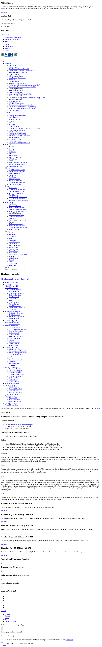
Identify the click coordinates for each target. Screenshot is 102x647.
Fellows (11, 123)
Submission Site (14, 335)
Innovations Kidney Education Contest (22, 108)
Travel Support (13, 195)
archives (97, 408)
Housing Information (11, 320)
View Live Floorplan (15, 371)
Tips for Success (14, 304)
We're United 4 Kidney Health (18, 254)
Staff (10, 238)
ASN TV (12, 300)
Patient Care (12, 175)
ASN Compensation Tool (17, 225)
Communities (9, 46)
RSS (6, 619)
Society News (13, 247)
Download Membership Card (18, 227)
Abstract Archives (14, 342)
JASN (11, 148)
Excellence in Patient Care (13, 38)
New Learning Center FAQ (17, 78)
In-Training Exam (14, 137)
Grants (7, 186)
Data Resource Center (16, 166)
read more (4, 510)
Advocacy (8, 168)
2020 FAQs (8, 284)
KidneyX (8, 41)
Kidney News (13, 155)
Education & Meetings (12, 279)
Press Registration (14, 399)
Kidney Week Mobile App (17, 307)
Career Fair (12, 298)
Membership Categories (16, 215)
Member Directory (14, 229)
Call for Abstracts (14, 327)
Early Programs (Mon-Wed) (17, 351)
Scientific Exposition (11, 367)
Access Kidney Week (11, 282)
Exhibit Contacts (14, 381)
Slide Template (13, 390)
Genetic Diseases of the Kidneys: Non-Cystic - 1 (20, 425)
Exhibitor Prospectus (15, 372)
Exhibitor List (13, 380)
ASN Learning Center (16, 76)
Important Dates (14, 291)
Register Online (14, 318)
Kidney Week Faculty (16, 360)
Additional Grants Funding (18, 200)
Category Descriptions (16, 331)
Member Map (13, 218)
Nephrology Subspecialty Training (19, 135)
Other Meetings (14, 110)
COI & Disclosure (14, 387)
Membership (9, 202)
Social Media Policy (15, 306)
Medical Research (14, 173)
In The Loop (13, 159)
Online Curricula (14, 81)
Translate (7, 614)
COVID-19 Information (16, 103)
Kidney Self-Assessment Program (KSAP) (22, 87)
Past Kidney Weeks (11, 403)
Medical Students (14, 126)
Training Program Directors (17, 116)
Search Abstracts (14, 344)
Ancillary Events (14, 297)
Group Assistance (14, 324)
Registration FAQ (14, 315)
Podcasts (11, 260)
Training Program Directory (17, 134)
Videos (11, 262)
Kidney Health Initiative (12, 39)
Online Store (13, 244)
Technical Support (10, 621)
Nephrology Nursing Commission (19, 143)
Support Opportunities (12, 383)
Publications (8, 144)
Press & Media (13, 249)
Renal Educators (14, 117)
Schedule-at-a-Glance (15, 349)
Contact (3, 611)
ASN (2, 279)
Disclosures (12, 362)
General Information (11, 288)
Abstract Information (11, 326)
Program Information (11, 347)
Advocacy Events (14, 179)
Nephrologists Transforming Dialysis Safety (22, 107)
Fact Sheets (12, 177)
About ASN (12, 234)
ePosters (11, 340)
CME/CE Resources (15, 92)
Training (7, 112)
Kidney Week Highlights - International (21, 70)
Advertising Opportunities (17, 164)
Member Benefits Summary (17, 209)
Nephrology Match (15, 141)
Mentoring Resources (15, 119)
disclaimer (69, 640)
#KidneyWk (13, 309)
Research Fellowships (16, 193)
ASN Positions (13, 253)
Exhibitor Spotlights (15, 295)
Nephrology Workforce (16, 139)
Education (8, 63)
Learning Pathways (15, 354)
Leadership (12, 236)
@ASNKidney (5, 34)
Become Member (15, 206)
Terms (7, 618)
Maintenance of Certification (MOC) (20, 94)
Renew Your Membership (17, 207)
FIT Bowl (12, 358)
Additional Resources (15, 180)
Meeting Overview (15, 289)
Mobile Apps (13, 263)
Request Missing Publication (18, 162)
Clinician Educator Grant (17, 191)
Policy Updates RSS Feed (17, 182)
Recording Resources (15, 392)
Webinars (12, 79)
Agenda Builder (14, 363)
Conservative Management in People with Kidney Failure (27, 98)
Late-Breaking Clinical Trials (18, 329)
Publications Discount (16, 224)
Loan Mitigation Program (17, 130)
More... (7, 231)
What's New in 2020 (11, 286)
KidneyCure (13, 188)
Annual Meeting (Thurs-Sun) (18, 353)
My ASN (8, 48)
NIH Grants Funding (17, 198)
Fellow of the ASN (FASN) (17, 220)
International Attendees (12, 322)
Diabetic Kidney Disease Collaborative (21, 105)
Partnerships (12, 240)
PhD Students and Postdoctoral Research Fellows (24, 128)
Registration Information (12, 311)
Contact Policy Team (15, 184)
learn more (4, 12)
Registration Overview (16, 313)
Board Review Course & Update (19, 69)
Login (7, 50)
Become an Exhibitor (15, 369)
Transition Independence (17, 189)
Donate (7, 45)
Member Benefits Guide (16, 211)
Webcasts (12, 365)
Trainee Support (14, 302)
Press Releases (13, 251)
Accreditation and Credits (17, 293)
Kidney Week (13, 67)
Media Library (13, 258)
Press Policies (13, 398)
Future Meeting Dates (11, 405)
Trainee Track (13, 356)
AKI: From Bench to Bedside (18, 72)
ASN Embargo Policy (16, 336)
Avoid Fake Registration (16, 316)
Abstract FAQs (13, 345)
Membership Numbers (16, 216)
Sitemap (7, 616)
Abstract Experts (14, 333)
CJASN (11, 150)
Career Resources (14, 242)
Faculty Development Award (18, 197)
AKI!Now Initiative (15, 101)
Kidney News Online (15, 157)
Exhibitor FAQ (13, 378)
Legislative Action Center (17, 170)
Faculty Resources (10, 385)
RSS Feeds (12, 265)
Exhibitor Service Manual (17, 374)
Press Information (10, 396)
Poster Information (14, 338)
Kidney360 (12, 152)
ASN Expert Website (15, 389)
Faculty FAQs (13, 394)
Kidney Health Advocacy (17, 171)
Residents (12, 125)
